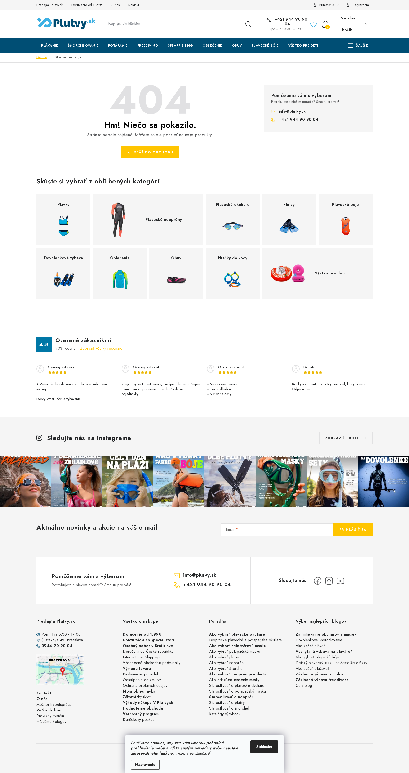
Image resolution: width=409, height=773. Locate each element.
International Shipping (141, 657)
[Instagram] (329, 581)
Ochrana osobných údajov (145, 685)
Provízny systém (50, 716)
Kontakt (133, 5)
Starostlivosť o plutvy (227, 702)
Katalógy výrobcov (224, 714)
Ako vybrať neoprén (226, 663)
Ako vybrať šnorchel (226, 668)
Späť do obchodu (153, 152)
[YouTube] (340, 581)
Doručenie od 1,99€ (86, 5)
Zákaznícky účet (137, 697)
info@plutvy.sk (292, 111)
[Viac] (358, 45)
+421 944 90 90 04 (290, 22)
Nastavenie (145, 764)
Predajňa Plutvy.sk (49, 5)
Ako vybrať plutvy (224, 657)
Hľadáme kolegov (51, 721)
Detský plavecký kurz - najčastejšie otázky (331, 663)
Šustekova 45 (52, 640)
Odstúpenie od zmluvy (142, 680)
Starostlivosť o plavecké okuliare (237, 685)
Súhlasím (264, 747)
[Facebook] (317, 581)
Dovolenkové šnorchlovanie (319, 640)
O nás (115, 5)
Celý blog (304, 685)
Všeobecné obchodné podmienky (151, 663)
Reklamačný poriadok (141, 674)
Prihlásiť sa (353, 529)
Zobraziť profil (343, 438)
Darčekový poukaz (139, 719)
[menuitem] (49, 45)
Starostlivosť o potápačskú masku (237, 691)
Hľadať (248, 24)
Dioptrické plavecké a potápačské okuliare (245, 640)
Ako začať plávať (310, 645)
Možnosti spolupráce (54, 704)
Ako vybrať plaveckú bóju (317, 657)
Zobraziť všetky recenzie (101, 348)
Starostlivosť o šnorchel (229, 708)
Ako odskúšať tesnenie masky (234, 680)
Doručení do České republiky (148, 651)
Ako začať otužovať (312, 668)
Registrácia (361, 5)
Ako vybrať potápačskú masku (234, 651)
